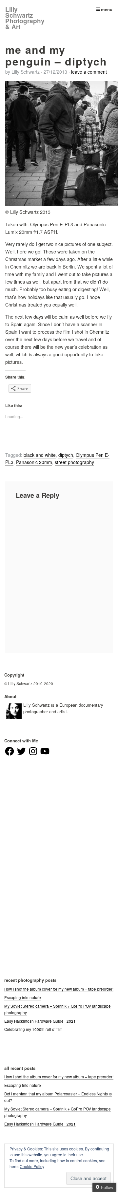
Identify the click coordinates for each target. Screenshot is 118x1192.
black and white (40, 455)
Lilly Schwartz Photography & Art (25, 18)
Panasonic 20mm (34, 462)
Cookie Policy (32, 1166)
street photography (74, 462)
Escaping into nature (22, 997)
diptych (65, 455)
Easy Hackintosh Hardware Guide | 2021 (40, 1021)
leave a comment (89, 71)
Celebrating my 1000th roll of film (33, 1029)
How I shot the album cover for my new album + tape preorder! (58, 989)
